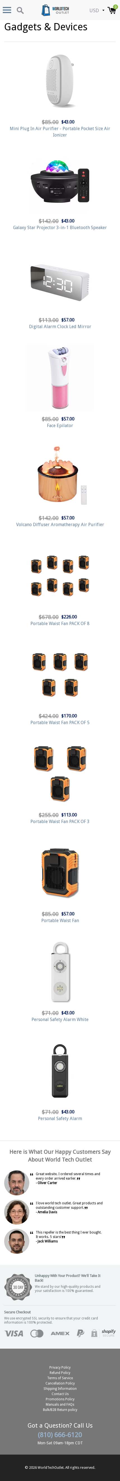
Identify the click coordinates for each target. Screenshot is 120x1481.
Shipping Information (60, 1389)
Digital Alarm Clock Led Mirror (60, 326)
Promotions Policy (60, 1399)
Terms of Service (60, 1378)
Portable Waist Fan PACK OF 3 (60, 821)
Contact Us (60, 1394)
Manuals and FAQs (60, 1404)
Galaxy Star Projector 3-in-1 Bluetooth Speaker (60, 227)
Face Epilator (60, 425)
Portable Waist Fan (60, 920)
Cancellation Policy (60, 1383)
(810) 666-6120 (60, 1435)
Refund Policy (60, 1373)
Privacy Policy (60, 1367)
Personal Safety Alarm (60, 1118)
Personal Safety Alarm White (60, 1019)
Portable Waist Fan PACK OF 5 (60, 722)
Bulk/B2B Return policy (60, 1410)
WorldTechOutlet (51, 1468)
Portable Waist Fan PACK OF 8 (60, 623)
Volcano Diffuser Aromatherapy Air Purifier (60, 524)
